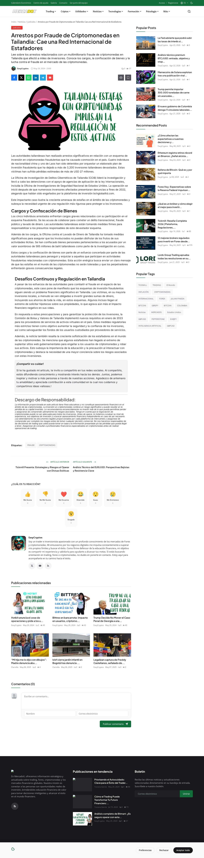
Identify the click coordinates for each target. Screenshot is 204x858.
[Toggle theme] (191, 3)
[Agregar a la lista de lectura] (128, 78)
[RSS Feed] (48, 565)
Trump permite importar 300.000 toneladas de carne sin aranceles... (173, 92)
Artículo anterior (59, 461)
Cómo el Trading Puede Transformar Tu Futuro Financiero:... (107, 800)
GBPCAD (170, 325)
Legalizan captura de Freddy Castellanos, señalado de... (109, 661)
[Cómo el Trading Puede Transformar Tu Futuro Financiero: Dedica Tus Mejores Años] (82, 801)
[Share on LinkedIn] (36, 78)
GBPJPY (155, 305)
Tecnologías (114, 11)
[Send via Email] (50, 78)
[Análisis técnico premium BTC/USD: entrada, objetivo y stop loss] (145, 60)
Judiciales (31, 21)
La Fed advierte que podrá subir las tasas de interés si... (175, 39)
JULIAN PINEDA (177, 298)
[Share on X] (21, 78)
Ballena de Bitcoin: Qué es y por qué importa (175, 171)
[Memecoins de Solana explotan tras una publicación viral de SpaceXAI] (145, 77)
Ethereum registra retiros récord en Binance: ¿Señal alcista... (175, 154)
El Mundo (171, 285)
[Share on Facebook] (14, 78)
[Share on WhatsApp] (29, 78)
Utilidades (80, 11)
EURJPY (173, 319)
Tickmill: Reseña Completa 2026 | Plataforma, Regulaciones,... (172, 224)
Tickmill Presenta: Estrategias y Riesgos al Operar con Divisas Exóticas (42, 469)
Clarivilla (14, 667)
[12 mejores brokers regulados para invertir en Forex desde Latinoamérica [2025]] (145, 243)
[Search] (189, 11)
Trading (50, 11)
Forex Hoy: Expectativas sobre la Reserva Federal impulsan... (174, 188)
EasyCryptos (35, 537)
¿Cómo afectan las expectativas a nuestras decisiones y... (171, 138)
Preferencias (145, 850)
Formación (133, 11)
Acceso (162, 2)
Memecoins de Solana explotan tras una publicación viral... (175, 74)
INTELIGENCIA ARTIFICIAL (149, 325)
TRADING (157, 285)
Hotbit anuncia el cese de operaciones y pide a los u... (27, 619)
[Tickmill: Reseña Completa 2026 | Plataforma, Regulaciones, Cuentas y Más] (145, 225)
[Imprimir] (121, 78)
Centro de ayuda (40, 2)
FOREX (162, 298)
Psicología (151, 11)
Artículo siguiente (82, 461)
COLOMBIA (182, 305)
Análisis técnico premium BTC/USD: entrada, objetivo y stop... (174, 58)
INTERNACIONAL (146, 298)
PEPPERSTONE (158, 319)
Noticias (97, 11)
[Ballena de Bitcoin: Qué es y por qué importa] (145, 174)
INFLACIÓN (143, 291)
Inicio (13, 21)
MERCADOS (156, 312)
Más (165, 11)
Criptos (64, 11)
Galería (54, 2)
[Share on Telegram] (43, 78)
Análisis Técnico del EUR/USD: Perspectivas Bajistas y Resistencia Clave (101, 469)
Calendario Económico (21, 2)
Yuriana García (100, 787)
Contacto (63, 2)
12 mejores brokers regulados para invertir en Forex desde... (174, 239)
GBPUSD (142, 319)
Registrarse (173, 2)
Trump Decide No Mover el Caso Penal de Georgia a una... (111, 619)
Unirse (186, 793)
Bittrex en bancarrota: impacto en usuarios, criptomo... (70, 619)
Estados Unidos (174, 312)
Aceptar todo (183, 850)
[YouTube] (40, 565)
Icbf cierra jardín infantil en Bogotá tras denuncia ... (67, 661)
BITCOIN (142, 305)
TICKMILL (142, 285)
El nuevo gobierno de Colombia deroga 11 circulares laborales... (175, 108)
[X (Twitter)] (32, 565)
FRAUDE (30, 445)
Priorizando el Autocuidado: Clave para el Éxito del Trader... (111, 781)
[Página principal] (24, 11)
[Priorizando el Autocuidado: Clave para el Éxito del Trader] (82, 784)
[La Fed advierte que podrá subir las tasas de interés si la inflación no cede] (145, 43)
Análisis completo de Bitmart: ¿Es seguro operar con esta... (112, 815)
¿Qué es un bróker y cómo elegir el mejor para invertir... (175, 205)
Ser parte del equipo (79, 2)
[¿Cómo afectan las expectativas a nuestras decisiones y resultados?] (145, 140)
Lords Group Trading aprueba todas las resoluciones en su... (174, 256)
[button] (184, 2)
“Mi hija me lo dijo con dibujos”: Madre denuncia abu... (29, 661)
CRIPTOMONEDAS (47, 445)
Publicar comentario (113, 723)
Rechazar (164, 850)
